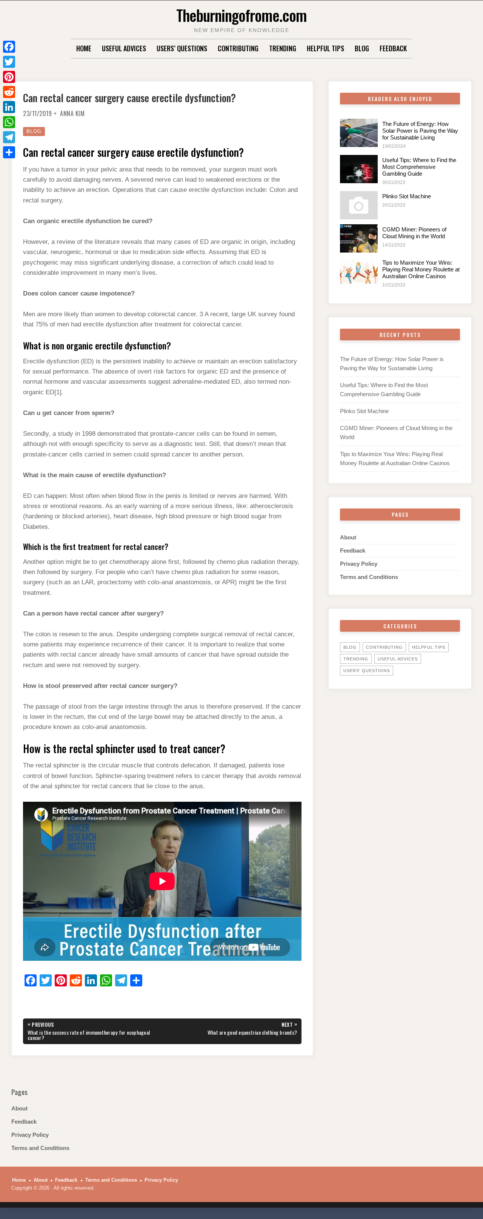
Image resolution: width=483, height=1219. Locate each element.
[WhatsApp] (9, 122)
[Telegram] (9, 137)
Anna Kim (72, 113)
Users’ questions (182, 48)
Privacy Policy (358, 563)
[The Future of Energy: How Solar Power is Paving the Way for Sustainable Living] (359, 133)
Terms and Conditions (369, 577)
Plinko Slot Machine (406, 196)
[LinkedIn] (9, 107)
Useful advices (124, 48)
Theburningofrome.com (241, 14)
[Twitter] (9, 61)
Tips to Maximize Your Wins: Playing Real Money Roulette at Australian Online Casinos (421, 269)
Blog (362, 48)
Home (83, 48)
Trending (282, 48)
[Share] (9, 152)
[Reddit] (9, 92)
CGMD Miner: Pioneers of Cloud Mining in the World (414, 232)
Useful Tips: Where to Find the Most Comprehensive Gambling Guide (419, 167)
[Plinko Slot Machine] (359, 205)
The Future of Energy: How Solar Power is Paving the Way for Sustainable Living (420, 131)
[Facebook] (9, 46)
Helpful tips (325, 48)
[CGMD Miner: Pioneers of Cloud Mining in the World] (359, 238)
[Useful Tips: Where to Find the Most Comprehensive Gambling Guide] (359, 169)
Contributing (238, 48)
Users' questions (366, 670)
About (348, 537)
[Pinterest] (9, 76)
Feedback (393, 48)
